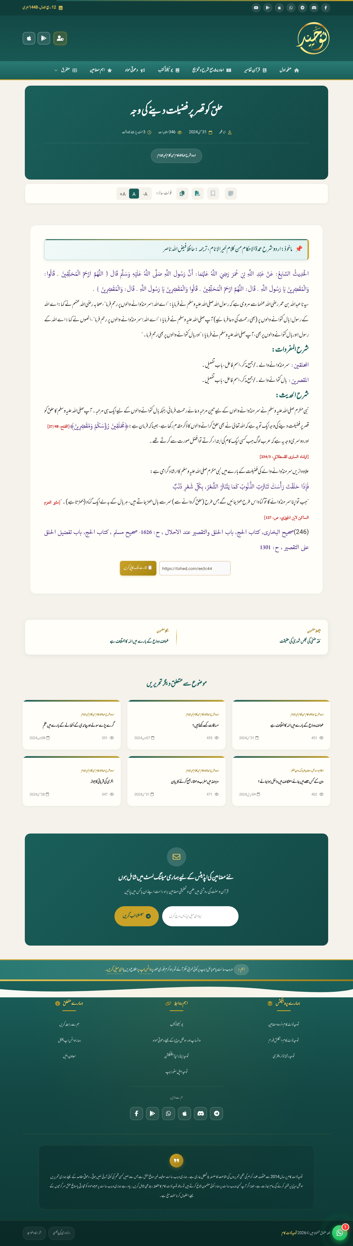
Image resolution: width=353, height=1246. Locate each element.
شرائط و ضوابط (34, 1233)
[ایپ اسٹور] (279, 7)
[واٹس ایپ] (291, 7)
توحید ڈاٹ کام (289, 1233)
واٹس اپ (145, 970)
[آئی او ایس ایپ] (29, 38)
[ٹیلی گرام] (302, 7)
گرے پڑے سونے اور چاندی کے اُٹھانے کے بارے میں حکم (78, 726)
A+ (123, 195)
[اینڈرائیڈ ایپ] (44, 38)
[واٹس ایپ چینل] (168, 1113)
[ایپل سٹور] (184, 1113)
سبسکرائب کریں (133, 916)
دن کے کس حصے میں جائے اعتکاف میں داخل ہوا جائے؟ (290, 782)
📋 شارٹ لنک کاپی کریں (138, 568)
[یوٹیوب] (256, 7)
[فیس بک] (325, 7)
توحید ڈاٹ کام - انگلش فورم (283, 1040)
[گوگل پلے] (152, 1113)
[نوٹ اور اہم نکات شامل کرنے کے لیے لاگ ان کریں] (231, 194)
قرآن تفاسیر (252, 70)
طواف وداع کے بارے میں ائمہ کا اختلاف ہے (296, 726)
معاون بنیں (69, 1056)
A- (145, 195)
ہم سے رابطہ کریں (69, 1024)
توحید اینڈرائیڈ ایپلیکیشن (176, 1056)
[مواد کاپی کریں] (182, 194)
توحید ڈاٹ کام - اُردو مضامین (283, 1024)
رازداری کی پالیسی (61, 1233)
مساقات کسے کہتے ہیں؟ (205, 726)
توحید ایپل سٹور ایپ (176, 1072)
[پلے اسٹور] (267, 7)
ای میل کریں (115, 970)
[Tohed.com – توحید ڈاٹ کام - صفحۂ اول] (312, 38)
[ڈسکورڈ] (314, 7)
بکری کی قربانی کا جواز (102, 782)
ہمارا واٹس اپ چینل (69, 1040)
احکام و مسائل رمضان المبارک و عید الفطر (307, 771)
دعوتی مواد (131, 70)
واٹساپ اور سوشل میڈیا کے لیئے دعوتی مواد (176, 1040)
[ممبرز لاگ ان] (60, 38)
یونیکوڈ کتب (165, 70)
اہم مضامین (97, 70)
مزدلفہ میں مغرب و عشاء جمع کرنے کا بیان (195, 782)
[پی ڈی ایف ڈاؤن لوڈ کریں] (198, 194)
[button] (339, 1232)
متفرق (65, 70)
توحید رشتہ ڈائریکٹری (284, 1056)
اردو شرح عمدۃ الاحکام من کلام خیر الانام (176, 155)
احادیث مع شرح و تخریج (208, 70)
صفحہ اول (286, 70)
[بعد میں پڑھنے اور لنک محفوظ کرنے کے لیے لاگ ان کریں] (213, 194)
